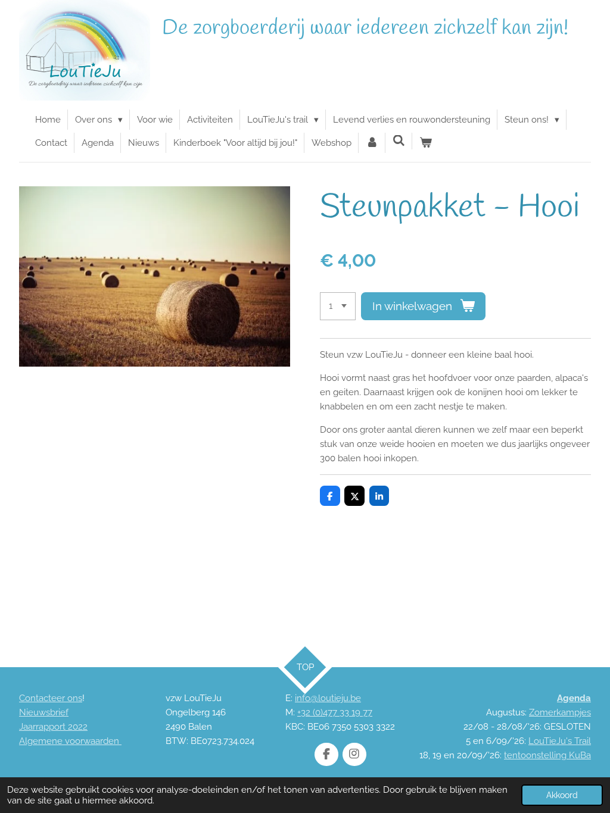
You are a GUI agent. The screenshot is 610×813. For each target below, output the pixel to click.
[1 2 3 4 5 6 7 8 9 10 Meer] (338, 306)
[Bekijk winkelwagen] (425, 143)
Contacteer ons (50, 698)
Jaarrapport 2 (46, 726)
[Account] (372, 143)
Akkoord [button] (562, 795)
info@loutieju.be (328, 698)
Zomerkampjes (560, 712)
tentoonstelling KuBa (547, 755)
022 (80, 726)
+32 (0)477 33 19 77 (334, 712)
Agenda (574, 698)
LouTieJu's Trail (559, 741)
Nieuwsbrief (44, 712)
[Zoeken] (398, 141)
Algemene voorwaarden (70, 741)
